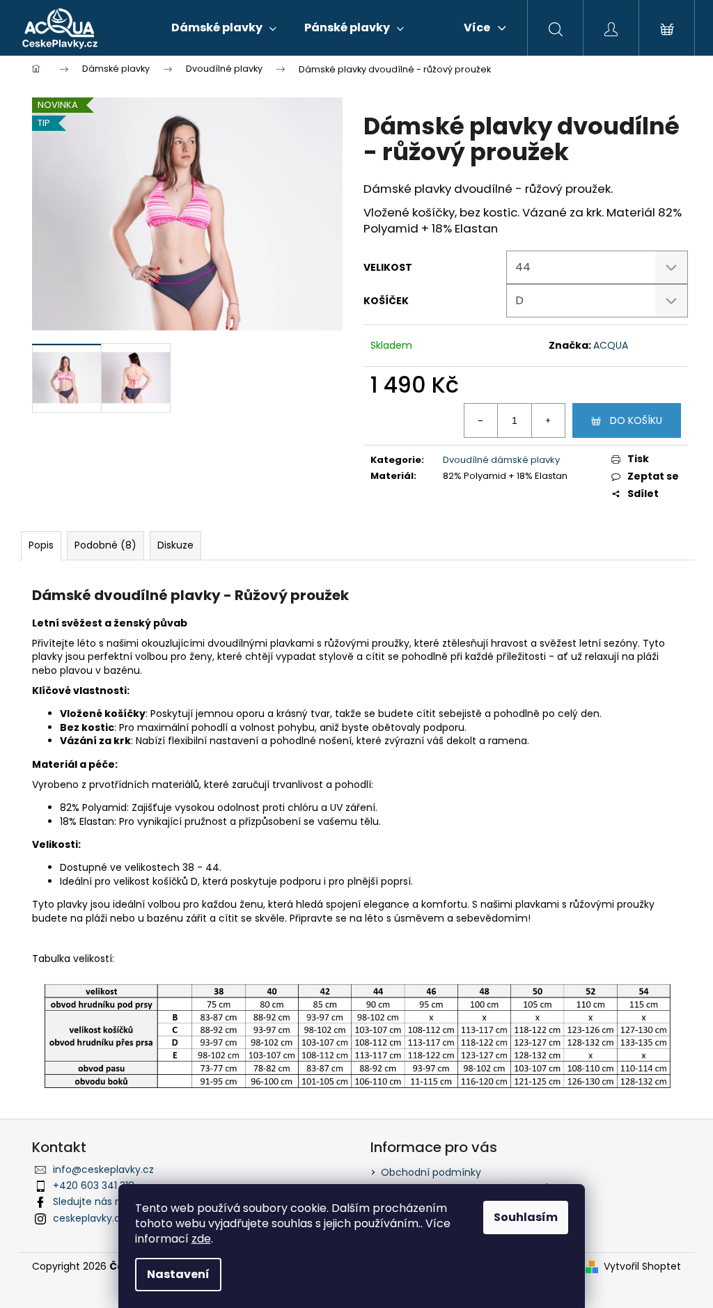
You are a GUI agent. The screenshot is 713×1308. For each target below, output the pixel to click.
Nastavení (178, 1274)
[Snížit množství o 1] (481, 420)
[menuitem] (223, 28)
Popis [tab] (41, 545)
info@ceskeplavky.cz (103, 1169)
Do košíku (636, 420)
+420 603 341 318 (93, 1185)
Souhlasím (526, 1217)
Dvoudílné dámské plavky (501, 459)
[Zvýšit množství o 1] (548, 420)
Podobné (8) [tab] (105, 545)
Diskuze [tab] (175, 545)
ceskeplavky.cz (89, 1218)
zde (201, 1239)
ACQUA (610, 345)
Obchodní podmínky (431, 1172)
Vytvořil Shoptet (642, 1266)
